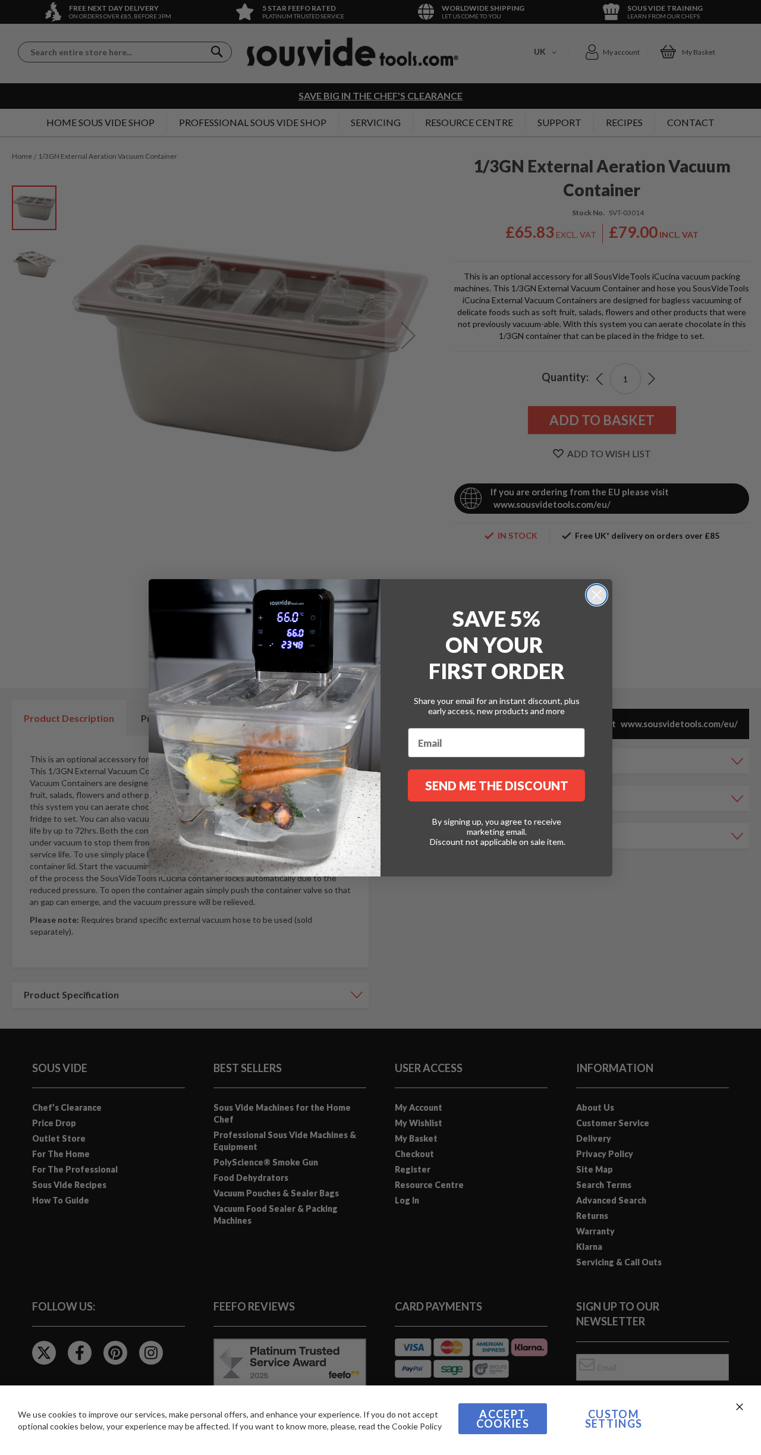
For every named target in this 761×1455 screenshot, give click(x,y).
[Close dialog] (597, 595)
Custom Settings (614, 1418)
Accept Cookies (502, 1418)
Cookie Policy (417, 1426)
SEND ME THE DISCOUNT (496, 785)
